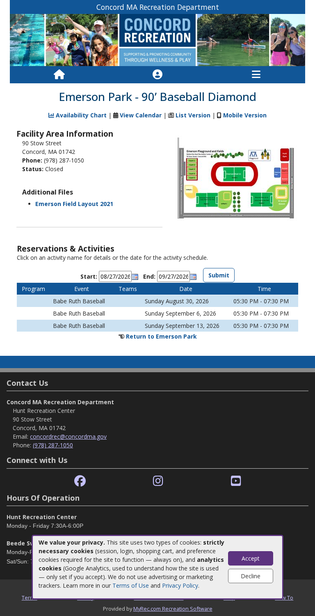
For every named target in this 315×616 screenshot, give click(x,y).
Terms (29, 597)
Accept (251, 558)
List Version (193, 115)
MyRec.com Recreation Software (172, 608)
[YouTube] (236, 481)
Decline (250, 576)
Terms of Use (130, 585)
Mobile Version (245, 115)
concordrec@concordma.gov (68, 436)
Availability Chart (80, 115)
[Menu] (256, 74)
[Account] (157, 74)
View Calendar (141, 115)
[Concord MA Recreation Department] (157, 40)
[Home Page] (59, 74)
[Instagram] (158, 481)
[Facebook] (80, 481)
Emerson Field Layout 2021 (74, 204)
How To (284, 597)
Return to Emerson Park (161, 336)
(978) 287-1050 (53, 445)
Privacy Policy (180, 585)
